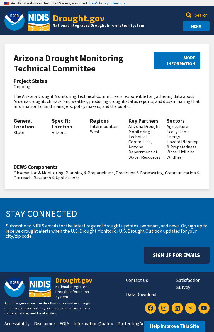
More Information (181, 60)
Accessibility (17, 324)
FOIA (64, 324)
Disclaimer (44, 324)
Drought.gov (79, 18)
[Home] (39, 21)
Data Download (141, 294)
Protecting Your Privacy (141, 324)
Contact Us (137, 280)
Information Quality (93, 324)
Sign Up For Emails (176, 255)
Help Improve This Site (174, 326)
